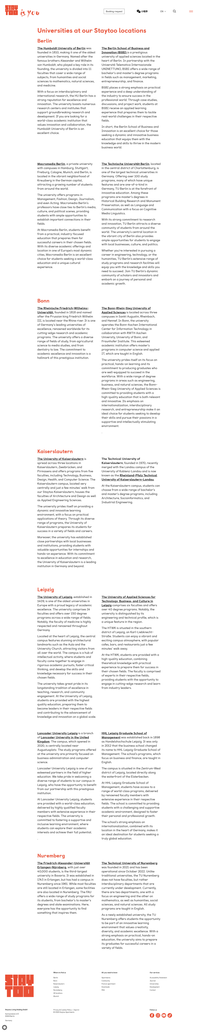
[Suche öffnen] (174, 11)
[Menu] (191, 11)
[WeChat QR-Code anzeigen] (142, 11)
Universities (154, 984)
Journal (153, 981)
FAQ (103, 990)
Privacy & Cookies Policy (62, 1010)
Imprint (76, 1010)
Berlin (55, 978)
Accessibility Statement (158, 978)
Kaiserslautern (58, 984)
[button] (4, 1027)
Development (155, 987)
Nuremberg (57, 990)
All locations (57, 993)
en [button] (161, 11)
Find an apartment (108, 984)
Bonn (55, 981)
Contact (153, 990)
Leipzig (56, 987)
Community (106, 981)
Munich (56, 996)
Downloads (106, 987)
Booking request (114, 11)
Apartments (106, 978)
